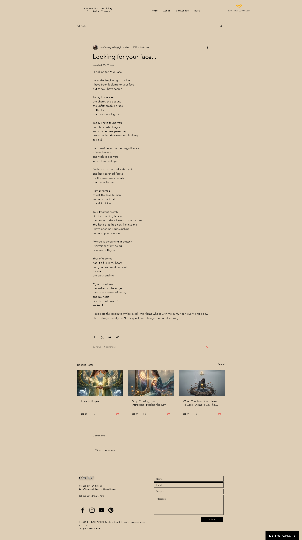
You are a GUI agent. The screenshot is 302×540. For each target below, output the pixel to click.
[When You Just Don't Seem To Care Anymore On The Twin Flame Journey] (202, 383)
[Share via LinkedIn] (109, 337)
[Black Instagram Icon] (92, 510)
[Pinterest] (110, 510)
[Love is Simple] (100, 383)
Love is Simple (90, 401)
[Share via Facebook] (94, 337)
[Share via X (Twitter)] (102, 337)
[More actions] (207, 47)
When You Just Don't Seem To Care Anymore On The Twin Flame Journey (200, 402)
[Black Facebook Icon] (82, 510)
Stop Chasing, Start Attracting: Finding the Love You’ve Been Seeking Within (149, 402)
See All (221, 364)
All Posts (81, 25)
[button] (220, 26)
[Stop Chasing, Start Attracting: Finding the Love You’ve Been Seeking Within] (151, 383)
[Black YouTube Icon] (101, 510)
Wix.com (83, 525)
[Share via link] (117, 337)
